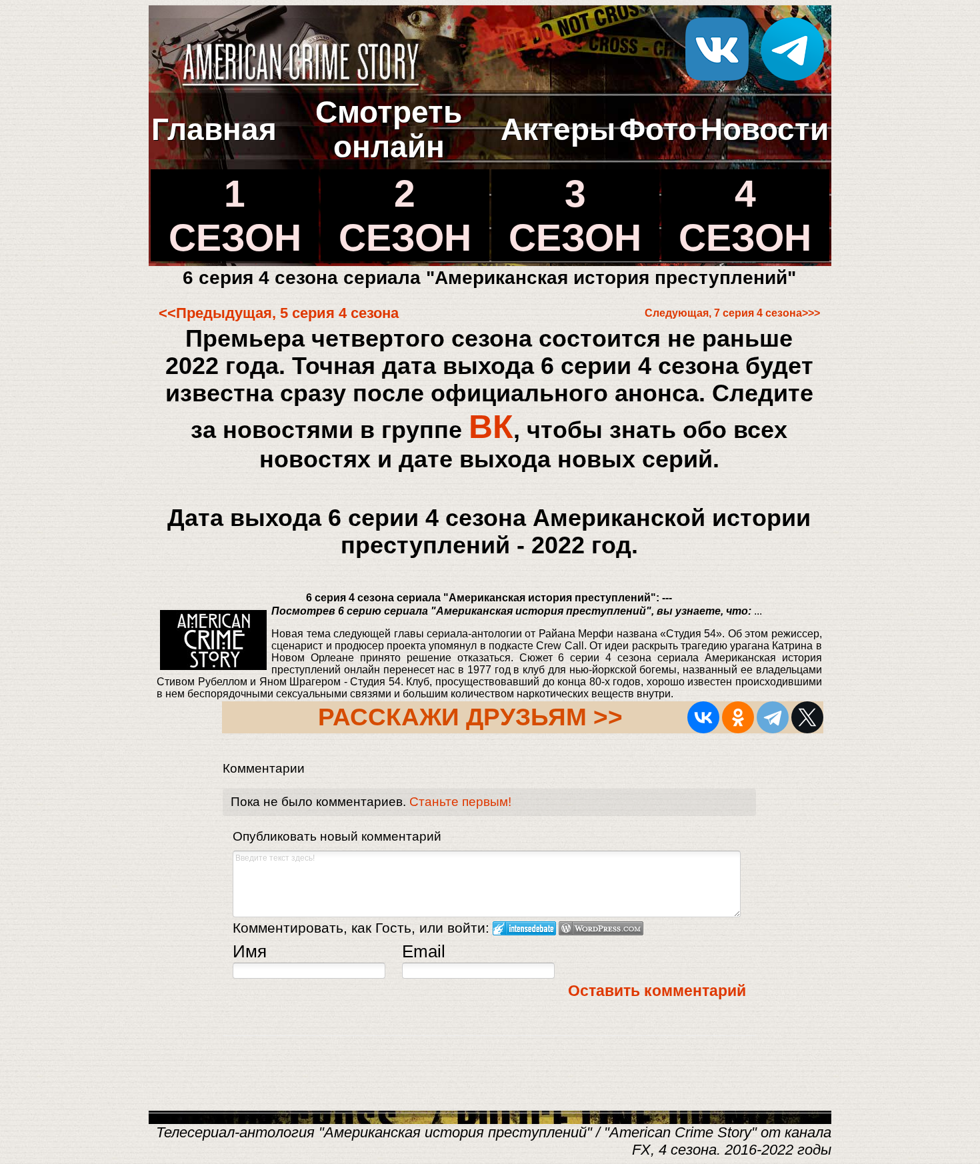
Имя (250, 951)
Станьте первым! (460, 802)
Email (423, 951)
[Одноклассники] (738, 717)
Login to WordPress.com (601, 928)
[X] (807, 717)
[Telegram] (773, 717)
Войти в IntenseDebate (524, 928)
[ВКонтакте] (703, 717)
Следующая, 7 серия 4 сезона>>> (732, 313)
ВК (491, 426)
